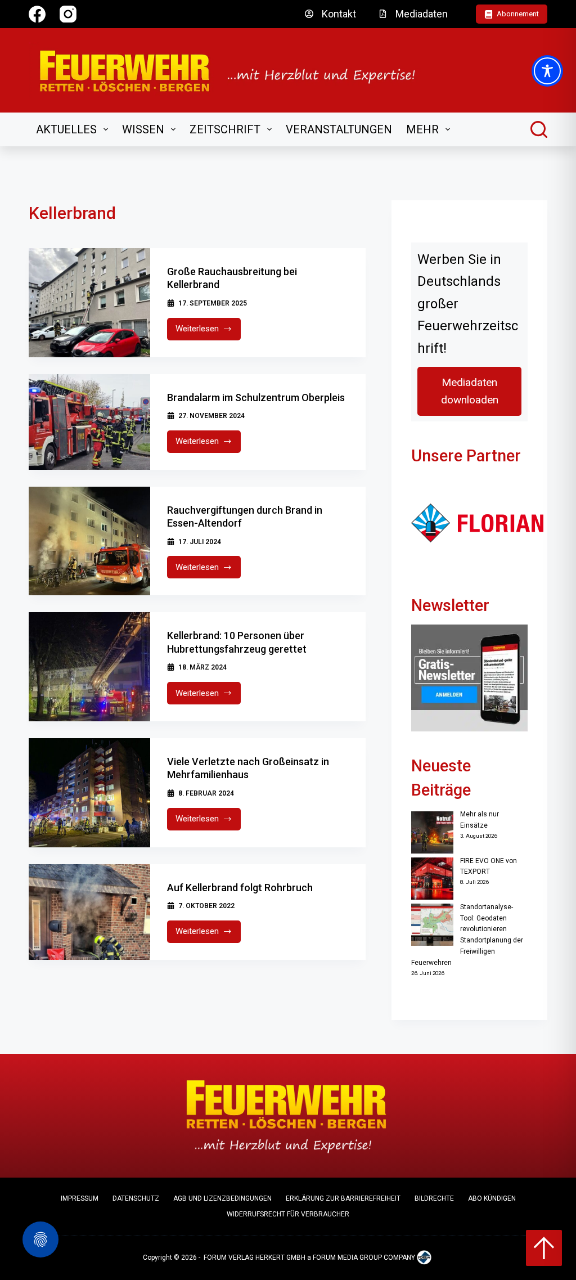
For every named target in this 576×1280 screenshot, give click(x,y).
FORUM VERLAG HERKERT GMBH (254, 1258)
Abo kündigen (492, 1198)
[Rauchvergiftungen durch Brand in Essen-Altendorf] (89, 541)
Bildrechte (434, 1198)
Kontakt (339, 14)
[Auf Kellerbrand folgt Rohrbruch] (89, 912)
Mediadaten (421, 14)
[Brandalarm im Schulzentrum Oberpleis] (89, 422)
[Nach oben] (544, 1248)
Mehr (422, 129)
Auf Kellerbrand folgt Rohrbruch (240, 887)
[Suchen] (538, 129)
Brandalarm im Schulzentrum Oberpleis (256, 397)
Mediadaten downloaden (469, 391)
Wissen (143, 129)
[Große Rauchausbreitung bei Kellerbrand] (89, 302)
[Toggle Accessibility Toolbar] (547, 71)
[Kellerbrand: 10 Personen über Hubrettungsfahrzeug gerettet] (89, 666)
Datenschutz (135, 1198)
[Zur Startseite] (235, 70)
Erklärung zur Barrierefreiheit (343, 1198)
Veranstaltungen (339, 129)
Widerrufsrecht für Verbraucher (288, 1214)
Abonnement (518, 14)
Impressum (79, 1198)
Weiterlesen (208, 332)
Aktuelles (66, 129)
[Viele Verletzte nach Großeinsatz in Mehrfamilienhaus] (89, 792)
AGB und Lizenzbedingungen (222, 1198)
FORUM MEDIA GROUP (347, 1258)
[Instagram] (68, 14)
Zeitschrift (225, 129)
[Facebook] (37, 14)
